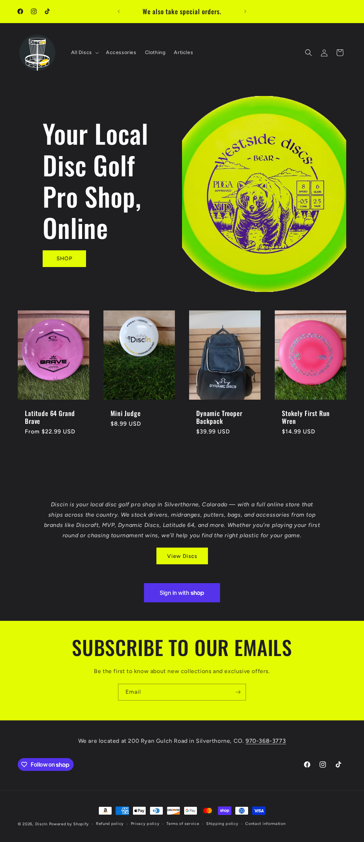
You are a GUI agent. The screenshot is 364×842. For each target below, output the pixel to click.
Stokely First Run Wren (306, 417)
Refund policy (110, 823)
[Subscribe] (238, 692)
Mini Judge (125, 413)
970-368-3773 (266, 740)
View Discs (182, 556)
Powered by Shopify (69, 824)
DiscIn (41, 824)
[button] (84, 52)
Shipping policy (222, 823)
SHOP (65, 258)
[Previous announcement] (119, 11)
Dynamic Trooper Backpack (219, 417)
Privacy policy (145, 823)
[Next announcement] (245, 11)
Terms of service (182, 823)
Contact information (265, 823)
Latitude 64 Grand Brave (50, 417)
